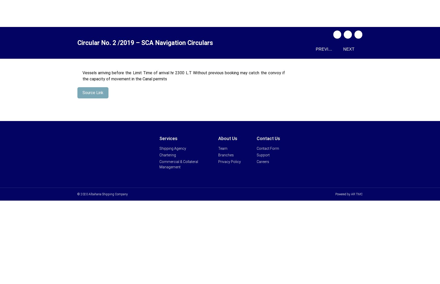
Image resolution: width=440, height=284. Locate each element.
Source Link (92, 92)
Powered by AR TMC (349, 194)
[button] (337, 35)
